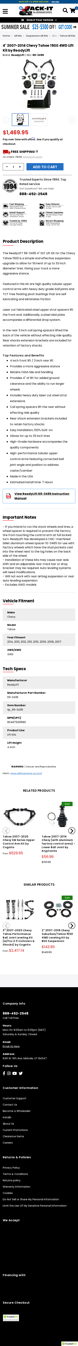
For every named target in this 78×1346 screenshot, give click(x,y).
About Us (8, 1123)
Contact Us (10, 1104)
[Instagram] (9, 1073)
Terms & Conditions (15, 1174)
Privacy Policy (11, 1167)
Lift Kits (18, 35)
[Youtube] (14, 1073)
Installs (7, 1117)
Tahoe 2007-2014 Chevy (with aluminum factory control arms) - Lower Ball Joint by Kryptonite (58, 844)
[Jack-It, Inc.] (36, 10)
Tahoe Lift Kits (67, 35)
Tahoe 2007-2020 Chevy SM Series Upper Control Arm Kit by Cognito (19, 842)
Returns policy (11, 1180)
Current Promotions (15, 1130)
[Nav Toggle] (5, 12)
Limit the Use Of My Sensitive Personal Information (35, 1206)
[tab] (25, 241)
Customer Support (14, 1098)
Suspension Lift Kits (37, 35)
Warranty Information (16, 1186)
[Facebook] (4, 1073)
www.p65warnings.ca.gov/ (26, 773)
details (55, 1)
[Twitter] (21, 1073)
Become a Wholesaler (16, 1111)
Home (6, 35)
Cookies (8, 1193)
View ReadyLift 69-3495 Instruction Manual (42, 496)
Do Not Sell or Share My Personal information (31, 1199)
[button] (21, 120)
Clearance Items (13, 1136)
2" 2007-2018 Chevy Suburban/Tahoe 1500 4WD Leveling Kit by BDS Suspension (57, 936)
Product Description (23, 241)
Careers (8, 1143)
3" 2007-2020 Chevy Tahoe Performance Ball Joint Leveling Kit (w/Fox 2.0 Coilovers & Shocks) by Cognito (18, 937)
